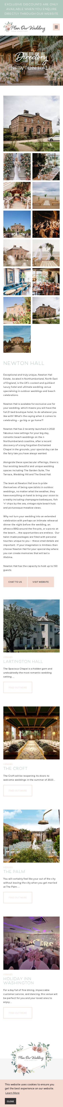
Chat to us (15, 581)
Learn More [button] (12, 1093)
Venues (8, 656)
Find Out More (18, 687)
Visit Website (41, 581)
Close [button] (10, 1101)
